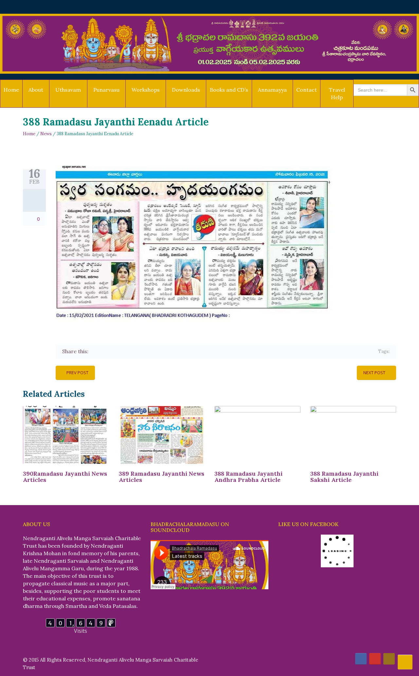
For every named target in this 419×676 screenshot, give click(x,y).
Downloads (186, 89)
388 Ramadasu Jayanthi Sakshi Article (344, 477)
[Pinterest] (122, 351)
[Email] (151, 351)
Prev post (77, 372)
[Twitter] (103, 351)
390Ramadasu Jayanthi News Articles (65, 477)
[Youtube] (375, 659)
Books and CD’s (229, 89)
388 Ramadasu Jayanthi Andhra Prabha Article (248, 477)
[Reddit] (141, 351)
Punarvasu (106, 89)
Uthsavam (68, 89)
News (46, 134)
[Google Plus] (113, 351)
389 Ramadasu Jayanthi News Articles (161, 477)
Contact (306, 89)
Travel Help (337, 93)
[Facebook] (94, 351)
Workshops (146, 89)
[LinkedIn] (132, 351)
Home (11, 89)
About (35, 89)
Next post (374, 372)
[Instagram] (389, 659)
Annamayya (272, 89)
